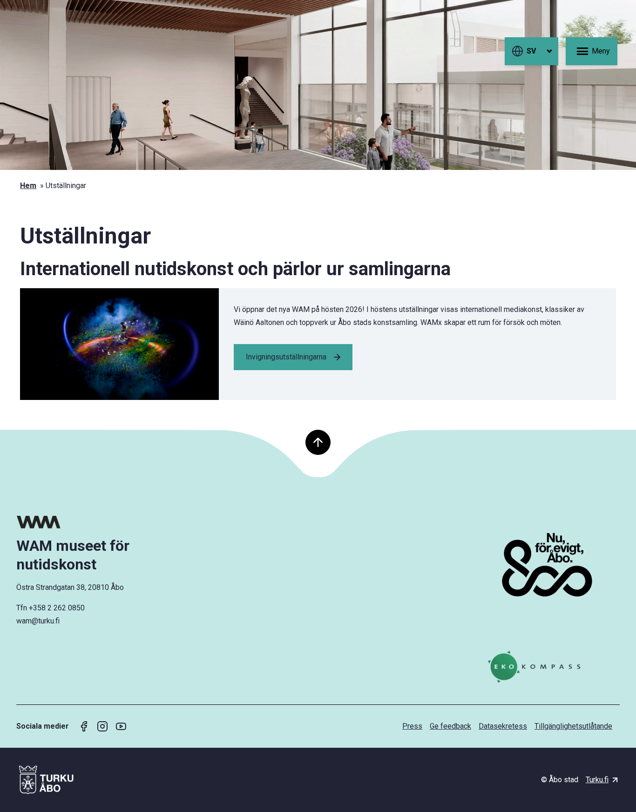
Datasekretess (503, 726)
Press (412, 726)
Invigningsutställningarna (286, 356)
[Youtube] (121, 726)
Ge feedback (450, 726)
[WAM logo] (87, 522)
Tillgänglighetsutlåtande (573, 726)
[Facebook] (83, 726)
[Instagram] (102, 726)
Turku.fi (597, 779)
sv (531, 51)
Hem (28, 185)
